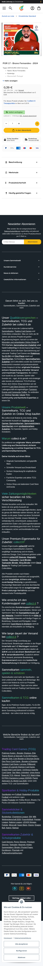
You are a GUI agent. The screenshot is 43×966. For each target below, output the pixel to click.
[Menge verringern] (6, 123)
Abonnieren (33, 242)
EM (30, 817)
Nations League (15, 822)
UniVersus (26, 770)
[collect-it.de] (22, 8)
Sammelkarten (8, 331)
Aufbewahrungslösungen (12, 853)
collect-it (31, 603)
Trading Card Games (23, 331)
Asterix (8, 828)
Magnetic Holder (25, 845)
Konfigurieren (21, 951)
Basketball (26, 794)
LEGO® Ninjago (29, 822)
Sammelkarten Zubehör (25, 345)
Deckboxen (6, 850)
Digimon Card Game (26, 767)
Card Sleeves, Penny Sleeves (14, 842)
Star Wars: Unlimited (20, 773)
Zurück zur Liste (8, 16)
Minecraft (12, 825)
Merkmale (13, 172)
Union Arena (35, 773)
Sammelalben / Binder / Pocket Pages (17, 847)
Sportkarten (6, 794)
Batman (15, 828)
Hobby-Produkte (8, 800)
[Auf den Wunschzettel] (37, 123)
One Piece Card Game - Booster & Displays (19, 761)
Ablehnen (21, 957)
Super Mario (22, 825)
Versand (21, 90)
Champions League (20, 817)
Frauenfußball (27, 819)
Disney (31, 825)
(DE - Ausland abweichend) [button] (28, 116)
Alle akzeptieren (21, 944)
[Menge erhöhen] (19, 123)
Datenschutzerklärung (12, 231)
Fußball (18, 794)
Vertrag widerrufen (21, 898)
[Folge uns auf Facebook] (15, 888)
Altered (17, 775)
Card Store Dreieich (17, 387)
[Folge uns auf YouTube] (28, 888)
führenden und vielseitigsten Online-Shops (19, 342)
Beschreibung (15, 162)
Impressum (8, 938)
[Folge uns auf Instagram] (21, 888)
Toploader (13, 845)
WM (34, 817)
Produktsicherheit (17, 183)
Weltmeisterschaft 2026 (11, 819)
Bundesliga (6, 817)
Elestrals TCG (7, 775)
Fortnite (5, 825)
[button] (4, 8)
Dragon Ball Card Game (11, 770)
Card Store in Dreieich (21, 624)
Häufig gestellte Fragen (20, 193)
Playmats (16, 850)
